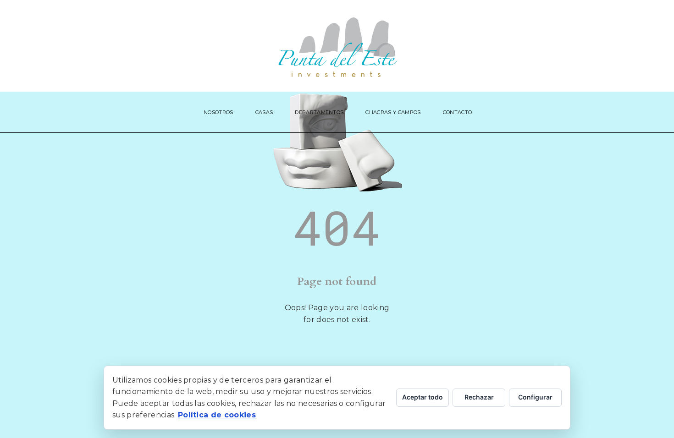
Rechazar (479, 397)
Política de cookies (217, 415)
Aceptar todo (422, 397)
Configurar (535, 397)
